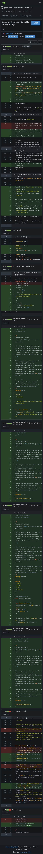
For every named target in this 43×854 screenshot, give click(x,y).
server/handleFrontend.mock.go (20, 629)
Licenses (24, 852)
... (3, 29)
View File (6, 49)
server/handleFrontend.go (20, 505)
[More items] (40, 16)
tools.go (15, 810)
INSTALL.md (17, 66)
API (29, 852)
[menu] (40, 42)
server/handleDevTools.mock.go (20, 423)
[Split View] (35, 42)
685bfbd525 (13, 36)
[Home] (4, 2)
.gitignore (16, 46)
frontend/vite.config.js (22, 266)
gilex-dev (8, 8)
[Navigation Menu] (40, 2)
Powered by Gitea (12, 847)
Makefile (15, 230)
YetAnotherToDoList (23, 8)
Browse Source (36, 23)
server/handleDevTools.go (20, 319)
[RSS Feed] (2, 11)
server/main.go (18, 711)
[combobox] (30, 42)
